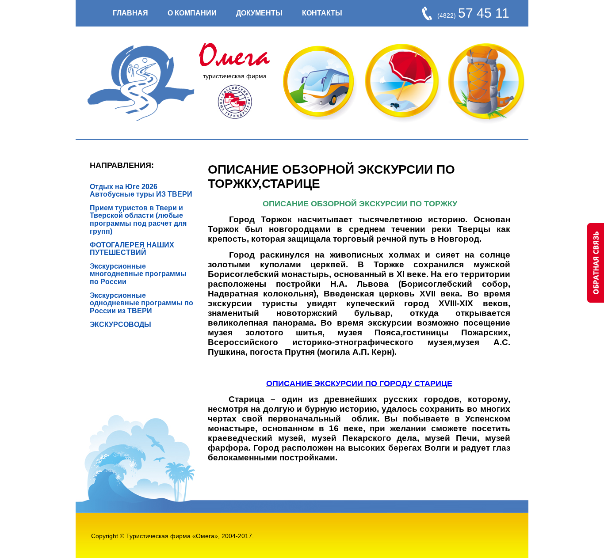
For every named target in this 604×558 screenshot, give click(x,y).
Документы (259, 13)
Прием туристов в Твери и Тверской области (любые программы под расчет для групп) (138, 219)
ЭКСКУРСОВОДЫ (120, 324)
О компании (192, 13)
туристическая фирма (235, 76)
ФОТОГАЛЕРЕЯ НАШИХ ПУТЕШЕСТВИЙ (132, 248)
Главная (130, 13)
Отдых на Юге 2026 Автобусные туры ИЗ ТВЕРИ (141, 190)
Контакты (322, 13)
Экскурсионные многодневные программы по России (138, 273)
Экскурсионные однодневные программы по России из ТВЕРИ (141, 303)
